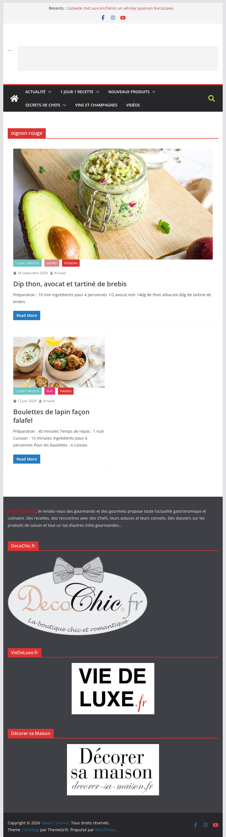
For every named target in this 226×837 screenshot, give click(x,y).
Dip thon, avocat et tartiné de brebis (70, 283)
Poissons (70, 263)
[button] (48, 92)
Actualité (35, 91)
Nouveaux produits (129, 91)
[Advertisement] (118, 58)
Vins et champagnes (96, 105)
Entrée (52, 263)
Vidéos (133, 105)
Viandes (65, 391)
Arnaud (60, 273)
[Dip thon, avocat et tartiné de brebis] (112, 204)
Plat (50, 391)
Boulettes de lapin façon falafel (51, 416)
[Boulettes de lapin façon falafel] (59, 362)
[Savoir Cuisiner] (14, 98)
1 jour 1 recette (76, 91)
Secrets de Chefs (42, 105)
